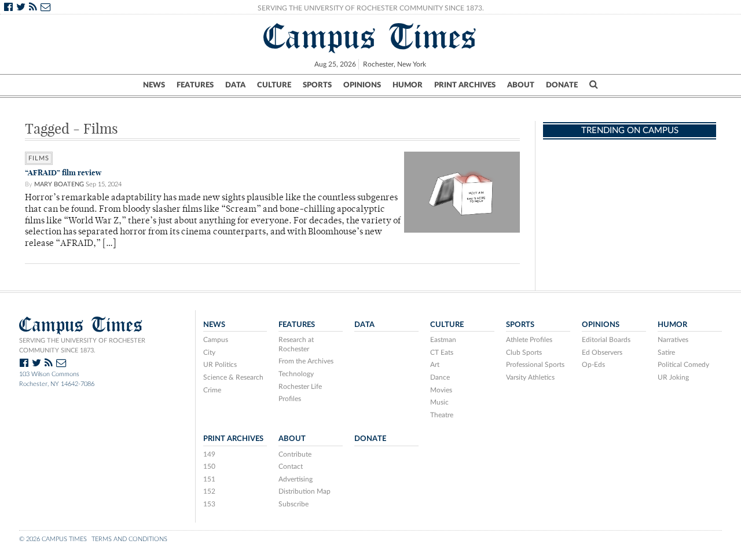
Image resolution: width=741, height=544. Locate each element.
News (154, 85)
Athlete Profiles (529, 339)
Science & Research (233, 377)
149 (209, 454)
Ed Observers (602, 352)
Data (235, 85)
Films (38, 158)
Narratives (673, 339)
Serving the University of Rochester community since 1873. (82, 345)
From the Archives (305, 361)
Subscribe (293, 504)
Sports (317, 85)
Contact (290, 466)
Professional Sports (535, 364)
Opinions (362, 85)
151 (209, 479)
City (209, 352)
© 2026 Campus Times (53, 539)
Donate (562, 85)
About (520, 85)
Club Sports (524, 352)
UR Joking (673, 377)
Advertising (295, 479)
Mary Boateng (59, 184)
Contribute (294, 454)
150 (209, 466)
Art (434, 364)
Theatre (441, 414)
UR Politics (220, 364)
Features (195, 85)
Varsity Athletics (530, 377)
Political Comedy (683, 364)
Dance (440, 377)
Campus (215, 339)
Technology (296, 373)
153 (209, 504)
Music (439, 402)
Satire (666, 352)
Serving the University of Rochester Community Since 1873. (371, 8)
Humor (407, 85)
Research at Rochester (296, 344)
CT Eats (441, 352)
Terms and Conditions (129, 539)
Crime (212, 390)
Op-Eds (593, 364)
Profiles (289, 398)
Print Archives (465, 85)
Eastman (443, 339)
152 (209, 491)
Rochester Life (300, 386)
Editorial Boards (606, 339)
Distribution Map (304, 491)
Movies (441, 390)
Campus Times (370, 36)
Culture (274, 85)
